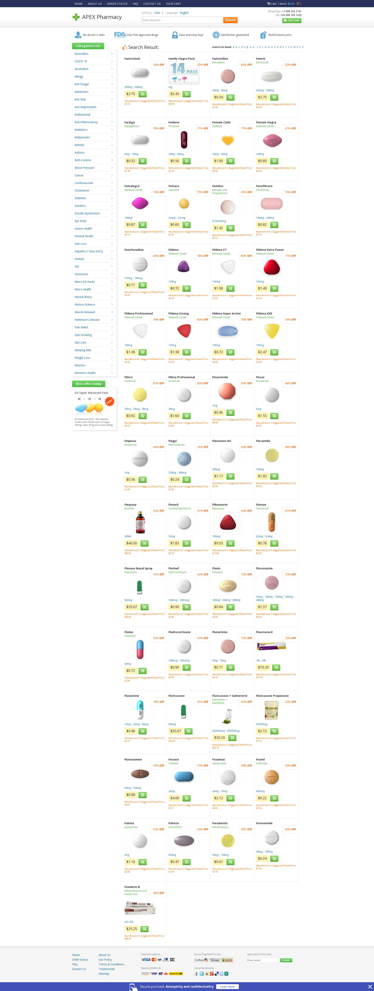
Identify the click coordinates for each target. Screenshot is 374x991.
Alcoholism (81, 69)
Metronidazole (176, 444)
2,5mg (171, 217)
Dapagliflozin (131, 126)
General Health (84, 236)
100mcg (172, 600)
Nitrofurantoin (220, 827)
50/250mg (261, 724)
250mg (128, 87)
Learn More (227, 986)
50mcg (128, 600)
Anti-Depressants (85, 107)
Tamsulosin (262, 508)
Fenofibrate (262, 190)
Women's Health (85, 373)
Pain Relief (81, 327)
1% (258, 660)
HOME (78, 3)
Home (76, 955)
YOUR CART (173, 3)
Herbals (79, 259)
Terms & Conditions (111, 964)
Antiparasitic (82, 137)
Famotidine (218, 62)
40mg (224, 90)
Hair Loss (80, 244)
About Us (104, 955)
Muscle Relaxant (85, 312)
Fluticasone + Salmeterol (219, 701)
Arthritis (79, 145)
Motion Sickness (85, 304)
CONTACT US (152, 3)
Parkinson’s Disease (87, 320)
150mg (260, 281)
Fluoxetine (130, 636)
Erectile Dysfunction (87, 213)
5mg (126, 154)
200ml (127, 536)
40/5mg (260, 791)
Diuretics (80, 206)
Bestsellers (81, 54)
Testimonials (107, 969)
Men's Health (83, 289)
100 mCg (185, 660)
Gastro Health (83, 228)
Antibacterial (82, 114)
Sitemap (104, 973)
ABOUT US (95, 3)
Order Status (80, 959)
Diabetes (80, 198)
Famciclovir (262, 62)
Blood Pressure (84, 168)
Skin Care (80, 342)
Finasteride (262, 381)
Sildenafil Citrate (265, 126)
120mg (128, 278)
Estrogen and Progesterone (220, 191)
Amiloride (261, 763)
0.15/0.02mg (219, 221)
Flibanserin (218, 508)
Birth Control (83, 160)
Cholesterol (82, 190)
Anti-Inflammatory (86, 122)
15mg (171, 536)
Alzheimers (81, 92)
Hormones (81, 274)
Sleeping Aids (83, 350)
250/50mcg (218, 730)
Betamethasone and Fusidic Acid (135, 892)
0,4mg (269, 536)
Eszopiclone (131, 827)
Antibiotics (81, 130)
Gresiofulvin (175, 827)
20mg (215, 90)
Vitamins (80, 365)
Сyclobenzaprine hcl (179, 508)
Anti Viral (80, 99)
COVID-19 (81, 61)
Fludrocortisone (177, 572)
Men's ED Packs (85, 282)
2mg (126, 855)
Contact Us (79, 969)
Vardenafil (130, 381)
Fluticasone (130, 572)
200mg (270, 217)
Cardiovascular (84, 183)
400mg (182, 472)
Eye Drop (80, 221)
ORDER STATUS (117, 3)
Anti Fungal (82, 84)
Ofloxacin (217, 572)
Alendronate (219, 763)
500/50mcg (233, 730)
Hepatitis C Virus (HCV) (89, 251)
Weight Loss (82, 357)
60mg (145, 724)
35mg (215, 791)
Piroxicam (173, 126)
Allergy (79, 76)
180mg (138, 278)
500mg (138, 87)
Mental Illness (83, 297)
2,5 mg (181, 217)
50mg (259, 596)
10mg (135, 154)
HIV (77, 266)
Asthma (79, 152)
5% (264, 660)
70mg (224, 791)
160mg (260, 217)
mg (170, 87)
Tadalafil (217, 126)
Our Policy (105, 959)
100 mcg (184, 600)
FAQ (135, 3)
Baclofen (129, 508)
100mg (260, 154)
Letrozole (173, 190)
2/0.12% (128, 922)
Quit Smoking (83, 335)
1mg (214, 405)
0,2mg (259, 536)
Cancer (79, 175)
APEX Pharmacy (102, 16)
